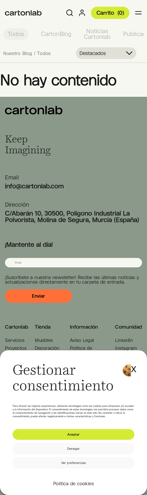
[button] (133, 365)
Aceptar (73, 434)
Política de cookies (73, 483)
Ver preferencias (73, 463)
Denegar (73, 448)
